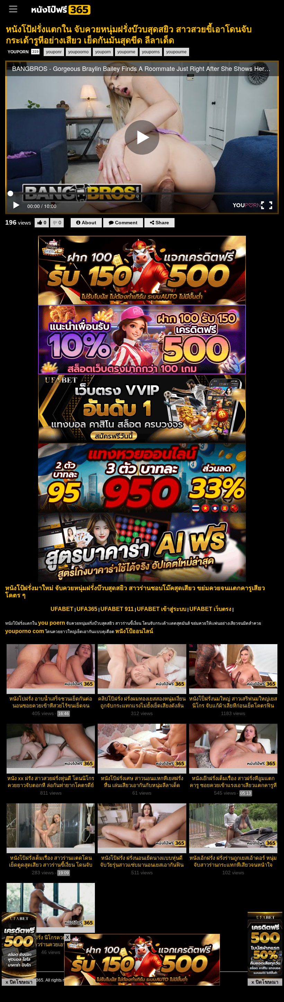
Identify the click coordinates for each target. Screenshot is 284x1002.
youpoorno (78, 51)
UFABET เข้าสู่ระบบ (161, 609)
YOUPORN (23, 51)
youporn (103, 51)
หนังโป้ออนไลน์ (134, 631)
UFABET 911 (117, 609)
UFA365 (87, 609)
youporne (126, 51)
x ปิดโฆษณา (19, 982)
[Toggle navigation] (15, 8)
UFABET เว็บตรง (210, 609)
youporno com (24, 631)
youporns (151, 51)
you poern (51, 623)
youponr (54, 51)
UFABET (62, 609)
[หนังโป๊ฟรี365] (61, 9)
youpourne (176, 51)
